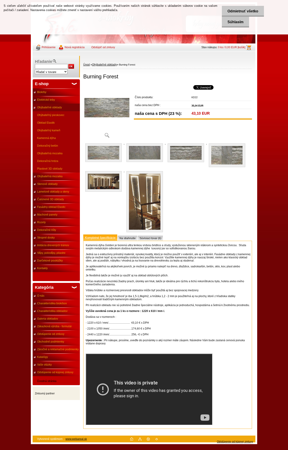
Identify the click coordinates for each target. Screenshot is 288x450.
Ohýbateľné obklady (49, 107)
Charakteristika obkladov (52, 311)
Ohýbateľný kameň (48, 130)
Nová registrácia (75, 47)
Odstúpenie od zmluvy (50, 334)
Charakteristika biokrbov (52, 303)
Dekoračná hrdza (47, 161)
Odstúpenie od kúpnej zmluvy (55, 372)
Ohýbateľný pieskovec (50, 115)
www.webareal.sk (76, 439)
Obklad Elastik (46, 122)
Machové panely (47, 214)
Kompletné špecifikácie (100, 237)
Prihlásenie (49, 47)
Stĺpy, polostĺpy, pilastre (51, 253)
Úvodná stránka (46, 381)
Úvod (86, 64)
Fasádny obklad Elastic (51, 207)
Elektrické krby (46, 99)
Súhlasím (235, 22)
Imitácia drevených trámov (53, 245)
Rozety (41, 222)
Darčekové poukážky (50, 260)
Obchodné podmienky (50, 341)
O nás (40, 295)
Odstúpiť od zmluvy (103, 47)
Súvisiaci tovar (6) (150, 238)
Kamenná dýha (46, 138)
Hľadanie (43, 61)
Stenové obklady (47, 184)
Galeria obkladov (47, 318)
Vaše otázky (44, 364)
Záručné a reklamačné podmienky (58, 349)
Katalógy (42, 357)
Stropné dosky (46, 237)
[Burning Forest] (106, 112)
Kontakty (42, 268)
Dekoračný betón (47, 145)
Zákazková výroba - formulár (54, 326)
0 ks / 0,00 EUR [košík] (231, 47)
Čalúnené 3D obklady (50, 199)
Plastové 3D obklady (49, 168)
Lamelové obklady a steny (53, 191)
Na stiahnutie (127, 238)
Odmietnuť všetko (242, 11)
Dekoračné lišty (46, 230)
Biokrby (41, 92)
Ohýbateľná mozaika (50, 153)
